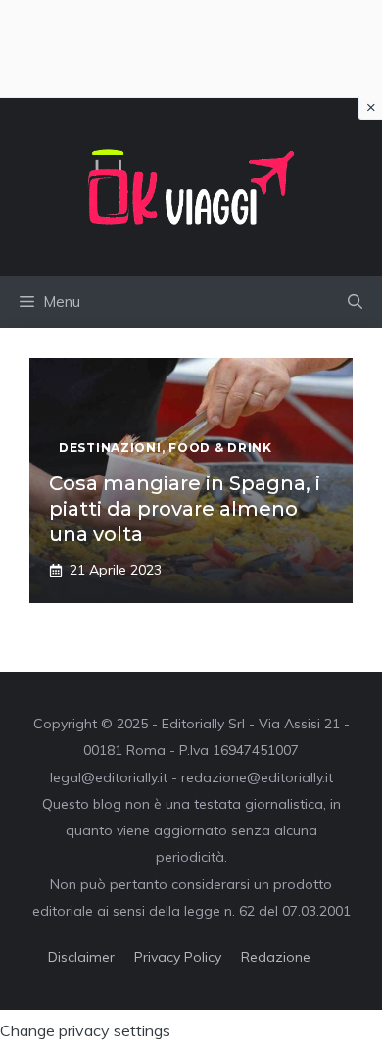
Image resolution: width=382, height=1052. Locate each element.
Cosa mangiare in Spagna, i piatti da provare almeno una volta (184, 509)
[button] (355, 302)
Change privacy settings (85, 1030)
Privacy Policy (177, 957)
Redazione (275, 957)
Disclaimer (81, 957)
